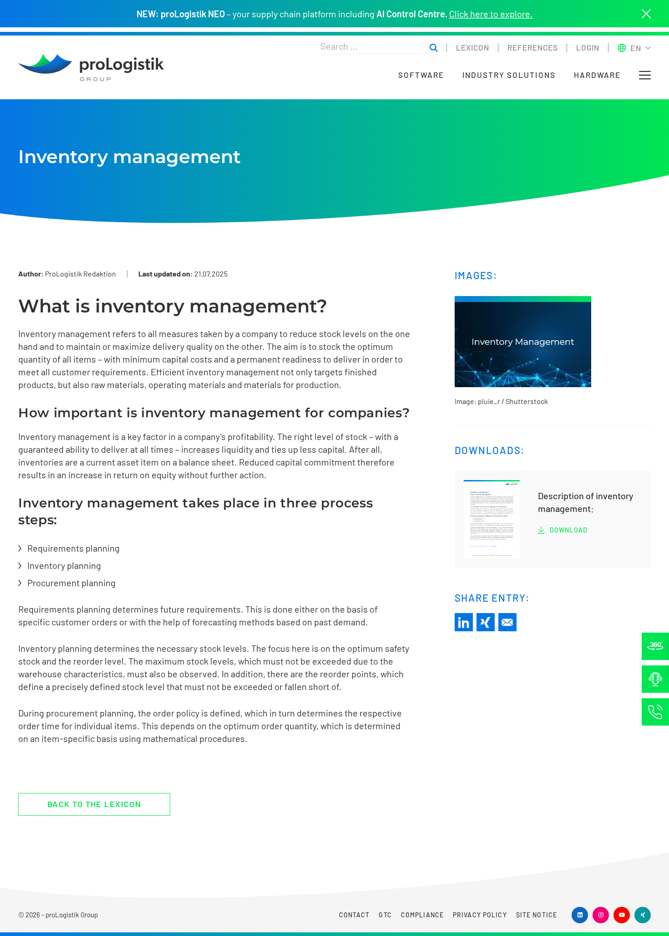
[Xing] (485, 622)
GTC (385, 915)
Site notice (536, 915)
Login (587, 47)
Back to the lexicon (94, 804)
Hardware (597, 75)
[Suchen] (434, 48)
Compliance (422, 915)
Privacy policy (480, 915)
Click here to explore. (491, 13)
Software (421, 75)
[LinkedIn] (464, 622)
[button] (645, 75)
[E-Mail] (507, 622)
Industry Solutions (509, 75)
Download (569, 530)
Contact (354, 915)
